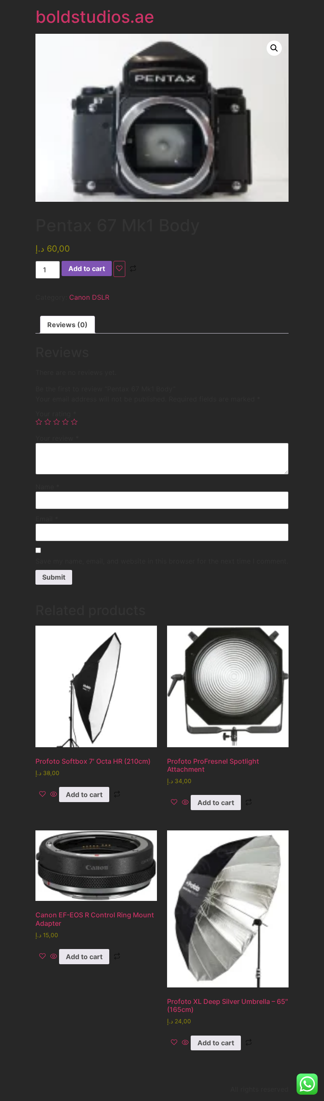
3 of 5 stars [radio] (56, 421)
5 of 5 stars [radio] (74, 421)
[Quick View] (53, 794)
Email (46, 518)
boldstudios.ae (94, 16)
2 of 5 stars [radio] (47, 421)
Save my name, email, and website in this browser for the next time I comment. (161, 561)
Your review (57, 438)
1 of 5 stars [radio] (38, 421)
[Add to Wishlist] (119, 269)
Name (47, 486)
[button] (274, 48)
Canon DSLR (89, 297)
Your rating (55, 413)
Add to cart (86, 268)
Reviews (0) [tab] (67, 324)
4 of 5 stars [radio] (65, 421)
